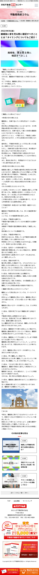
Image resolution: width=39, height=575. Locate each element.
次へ (26, 493)
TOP (8, 501)
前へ (12, 493)
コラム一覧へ (19, 493)
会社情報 (17, 501)
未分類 (4, 26)
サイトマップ (27, 501)
